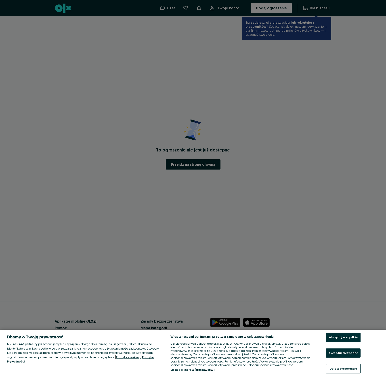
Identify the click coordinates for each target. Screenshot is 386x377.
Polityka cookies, (128, 357)
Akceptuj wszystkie (343, 337)
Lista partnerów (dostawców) (192, 369)
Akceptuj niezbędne (343, 353)
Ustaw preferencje (343, 368)
